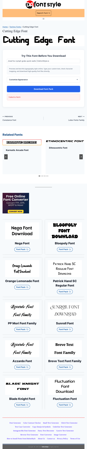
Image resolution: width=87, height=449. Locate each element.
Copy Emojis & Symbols (41, 427)
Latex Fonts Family (76, 118)
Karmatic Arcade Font (17, 150)
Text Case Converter (22, 427)
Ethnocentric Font (58, 148)
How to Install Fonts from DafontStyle (21, 439)
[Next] (81, 156)
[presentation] (22, 142)
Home (5, 27)
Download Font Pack (43, 89)
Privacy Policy (62, 439)
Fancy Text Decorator (46, 431)
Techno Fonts (15, 27)
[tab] (39, 176)
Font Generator (15, 423)
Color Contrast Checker (32, 423)
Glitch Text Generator (69, 423)
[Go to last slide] (6, 156)
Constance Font (9, 118)
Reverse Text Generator (29, 435)
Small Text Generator (51, 423)
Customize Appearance (18, 80)
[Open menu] (44, 18)
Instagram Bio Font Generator (24, 431)
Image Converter (60, 435)
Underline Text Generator (62, 427)
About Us (41, 439)
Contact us (51, 439)
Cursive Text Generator (65, 431)
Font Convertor (46, 435)
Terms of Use (75, 439)
